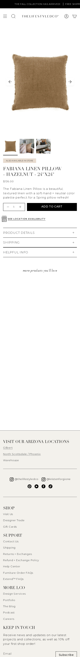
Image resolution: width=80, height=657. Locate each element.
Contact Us (11, 541)
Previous (10, 82)
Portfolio (9, 600)
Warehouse (11, 460)
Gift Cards (10, 526)
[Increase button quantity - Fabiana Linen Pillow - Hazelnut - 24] (20, 207)
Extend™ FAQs (13, 578)
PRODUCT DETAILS (19, 233)
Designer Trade (14, 520)
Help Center (11, 566)
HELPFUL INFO (15, 252)
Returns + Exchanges (17, 554)
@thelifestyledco (26, 479)
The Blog (9, 606)
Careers (8, 618)
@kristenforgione (58, 479)
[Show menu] (5, 16)
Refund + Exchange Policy (21, 560)
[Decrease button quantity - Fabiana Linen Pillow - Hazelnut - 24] (7, 207)
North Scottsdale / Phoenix (22, 454)
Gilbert (8, 447)
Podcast (9, 612)
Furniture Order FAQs (18, 572)
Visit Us (8, 514)
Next (70, 82)
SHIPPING (11, 242)
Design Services (14, 593)
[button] (74, 16)
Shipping (9, 547)
